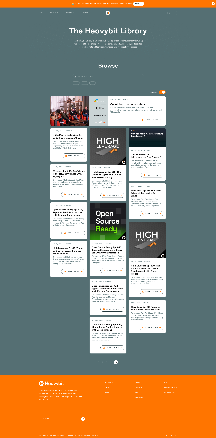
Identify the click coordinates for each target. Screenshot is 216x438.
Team (107, 387)
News (107, 392)
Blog (166, 382)
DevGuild (138, 387)
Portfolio (109, 382)
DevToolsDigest (170, 392)
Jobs (136, 392)
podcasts (84, 83)
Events (137, 382)
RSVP (137, 4)
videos (92, 83)
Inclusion (139, 397)
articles (76, 83)
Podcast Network (170, 387)
